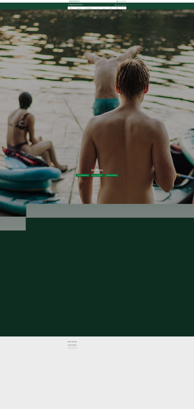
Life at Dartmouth (89, 8)
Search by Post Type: (116, 345)
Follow (117, 8)
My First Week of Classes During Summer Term (75, 376)
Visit (98, 8)
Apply (104, 8)
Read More (71, 384)
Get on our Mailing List (82, 175)
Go (69, 351)
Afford (110, 8)
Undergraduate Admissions (75, 4)
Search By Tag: (86, 345)
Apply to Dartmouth (97, 175)
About (71, 8)
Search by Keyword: (72, 345)
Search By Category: (102, 345)
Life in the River (93, 376)
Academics (78, 8)
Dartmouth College (74, 1)
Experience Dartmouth (111, 175)
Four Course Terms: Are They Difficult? (116, 376)
